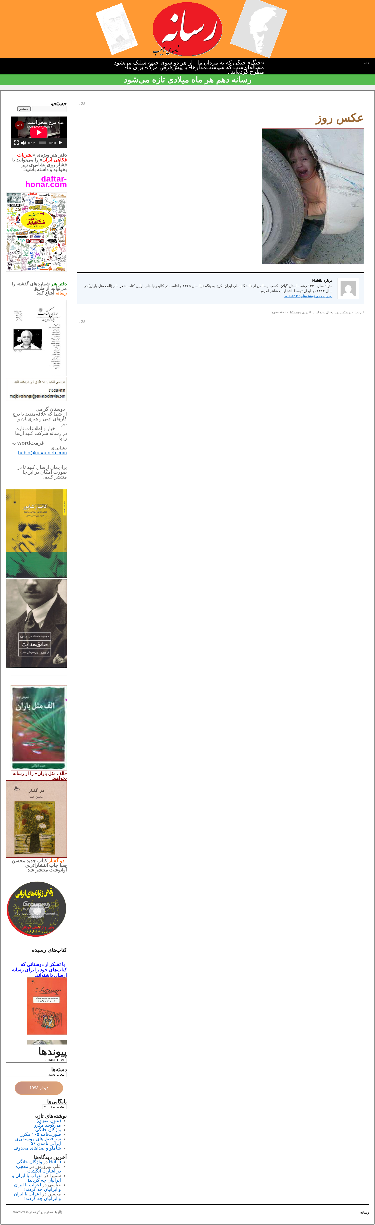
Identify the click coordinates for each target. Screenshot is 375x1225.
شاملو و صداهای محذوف (37, 1148)
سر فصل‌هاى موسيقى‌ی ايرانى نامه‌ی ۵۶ (38, 1141)
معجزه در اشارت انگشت (38, 1169)
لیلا (81, 103)
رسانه (364, 1212)
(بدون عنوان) (48, 1120)
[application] (39, 132)
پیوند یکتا (295, 312)
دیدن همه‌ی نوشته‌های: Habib (308, 296)
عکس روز (341, 312)
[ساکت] (23, 142)
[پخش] (60, 142)
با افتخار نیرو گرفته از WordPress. (34, 1212)
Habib (55, 1161)
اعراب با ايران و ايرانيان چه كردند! (36, 1178)
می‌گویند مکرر (47, 1125)
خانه (366, 63)
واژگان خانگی (48, 1129)
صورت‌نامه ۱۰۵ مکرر (40, 1134)
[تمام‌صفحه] (16, 142)
